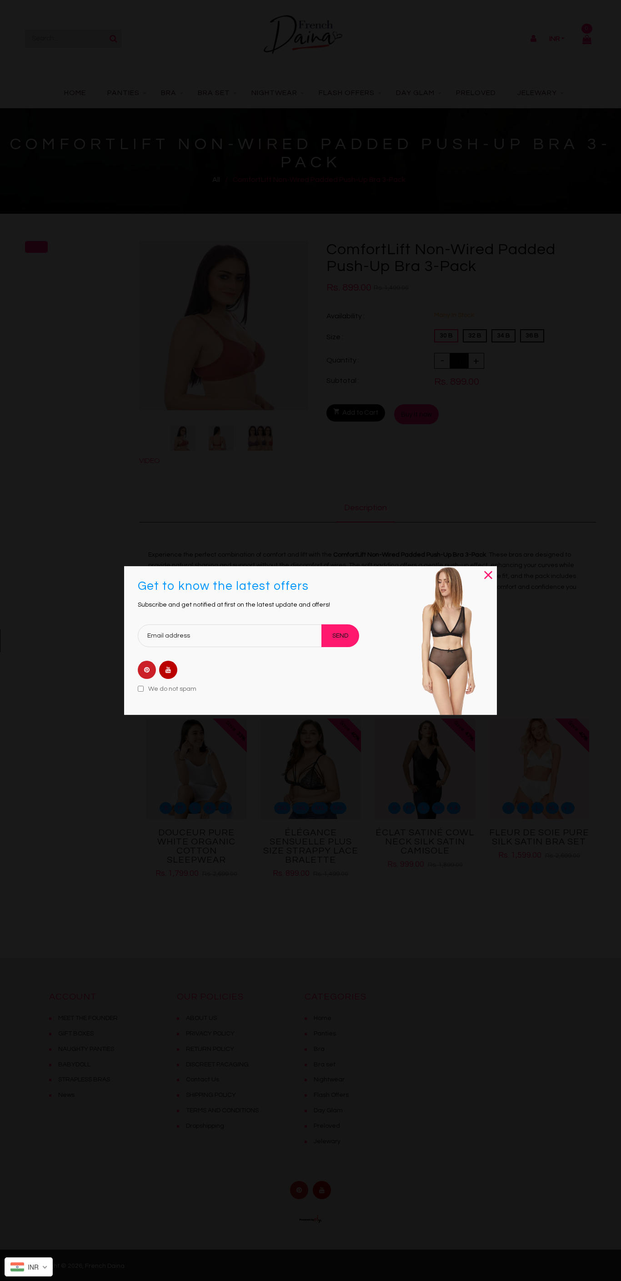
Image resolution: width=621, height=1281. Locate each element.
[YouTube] (168, 670)
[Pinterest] (147, 670)
